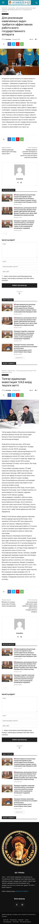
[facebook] (18, 182)
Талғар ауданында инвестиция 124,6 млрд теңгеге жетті (9, 151)
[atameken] (3, 39)
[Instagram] (22, 904)
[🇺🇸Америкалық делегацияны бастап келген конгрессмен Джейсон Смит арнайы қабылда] (7, 211)
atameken (8, 39)
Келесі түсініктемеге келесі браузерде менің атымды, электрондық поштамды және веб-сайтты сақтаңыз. (18, 278)
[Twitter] (13, 44)
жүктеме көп (19, 357)
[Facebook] (9, 44)
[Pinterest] (18, 44)
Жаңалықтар (11, 8)
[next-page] (6, 234)
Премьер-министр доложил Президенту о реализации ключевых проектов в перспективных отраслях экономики (28, 153)
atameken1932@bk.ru (22, 891)
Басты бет (4, 8)
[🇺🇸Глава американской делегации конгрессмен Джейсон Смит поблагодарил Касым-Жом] (7, 198)
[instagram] (21, 182)
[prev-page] (3, 234)
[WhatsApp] (22, 44)
